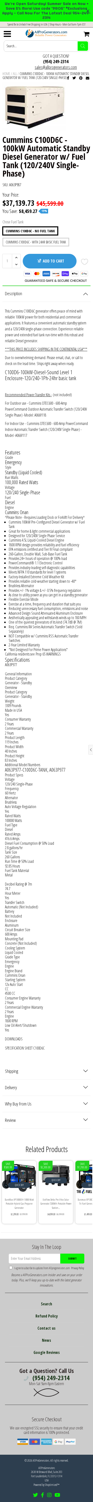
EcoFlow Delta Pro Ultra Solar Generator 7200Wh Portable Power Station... (55, 1204)
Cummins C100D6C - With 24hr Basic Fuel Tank (36, 242)
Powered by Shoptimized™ (46, 1485)
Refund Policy (46, 1316)
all (15, 73)
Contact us (46, 1328)
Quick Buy (19, 1185)
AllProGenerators (41, 1460)
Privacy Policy (77, 1268)
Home (6, 73)
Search (46, 1304)
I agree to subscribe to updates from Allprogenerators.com (49, 1268)
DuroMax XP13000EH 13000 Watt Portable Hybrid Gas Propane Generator (19, 1204)
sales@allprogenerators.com (56, 67)
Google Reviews (46, 1352)
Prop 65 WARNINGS (48, 654)
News (46, 1340)
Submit (72, 1258)
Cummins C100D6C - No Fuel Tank (30, 231)
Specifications (17, 659)
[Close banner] (88, 11)
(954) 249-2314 (55, 61)
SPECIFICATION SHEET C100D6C (25, 1048)
